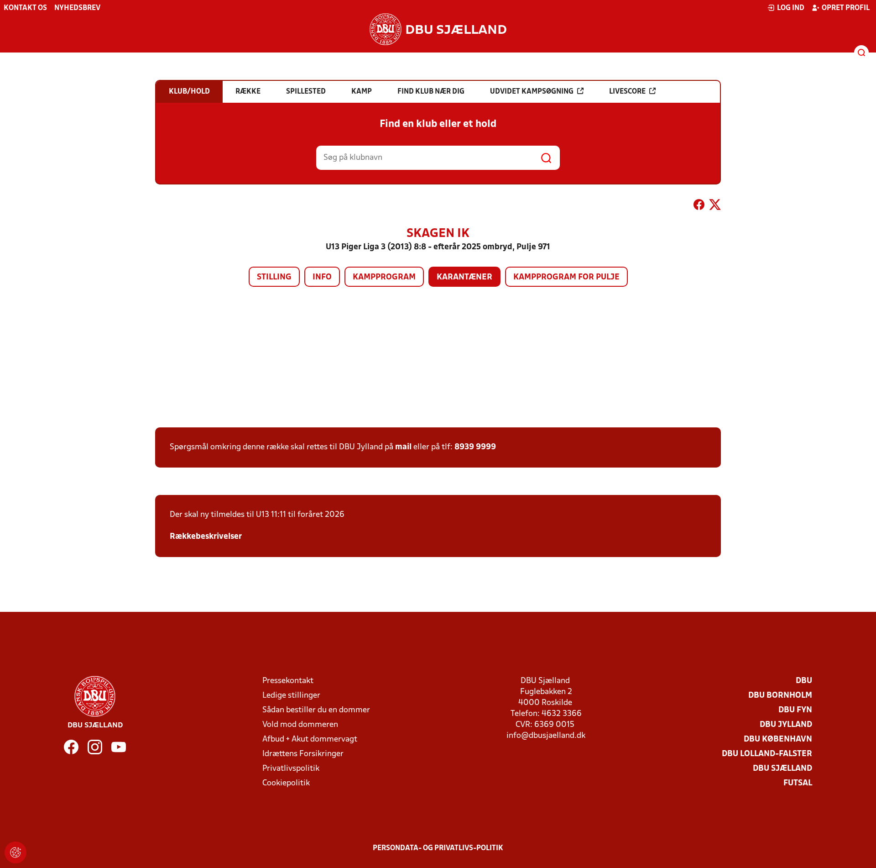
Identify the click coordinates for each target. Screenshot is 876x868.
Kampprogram (384, 277)
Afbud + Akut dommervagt (309, 739)
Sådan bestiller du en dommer (316, 710)
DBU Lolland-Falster (767, 754)
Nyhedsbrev (77, 8)
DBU (804, 681)
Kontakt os (25, 8)
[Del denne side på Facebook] (699, 206)
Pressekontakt (287, 681)
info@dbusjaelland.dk (545, 736)
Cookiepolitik (286, 783)
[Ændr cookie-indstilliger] (15, 852)
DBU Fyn (795, 710)
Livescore (627, 92)
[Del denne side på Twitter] (715, 206)
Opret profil (846, 8)
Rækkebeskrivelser (206, 537)
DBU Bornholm (780, 696)
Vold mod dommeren (300, 725)
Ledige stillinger (291, 696)
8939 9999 (475, 447)
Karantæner (464, 277)
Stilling (274, 277)
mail (403, 447)
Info (322, 277)
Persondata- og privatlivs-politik (438, 848)
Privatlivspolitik (290, 769)
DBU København (778, 739)
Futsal (797, 783)
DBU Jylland (786, 725)
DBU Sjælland (782, 769)
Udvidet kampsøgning (532, 92)
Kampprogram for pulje (566, 277)
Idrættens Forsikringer (303, 754)
